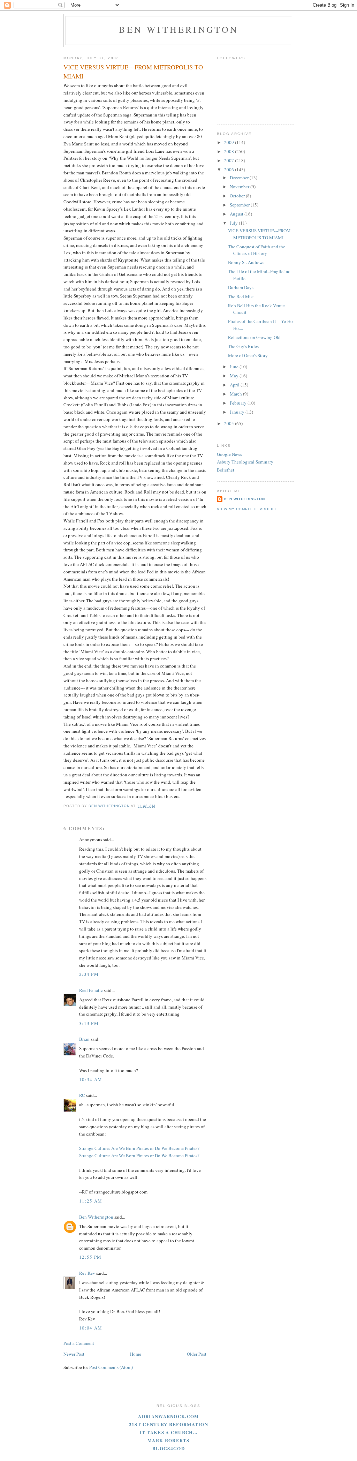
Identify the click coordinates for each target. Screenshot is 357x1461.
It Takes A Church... (169, 1432)
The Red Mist (241, 296)
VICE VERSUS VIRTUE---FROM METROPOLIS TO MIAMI (259, 234)
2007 (229, 160)
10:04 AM (90, 1328)
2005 (229, 423)
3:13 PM (89, 1023)
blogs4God (168, 1448)
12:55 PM (90, 1257)
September (240, 205)
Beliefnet (225, 470)
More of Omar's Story (248, 355)
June (235, 366)
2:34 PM (89, 974)
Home (135, 1354)
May (235, 375)
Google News (229, 454)
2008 (229, 151)
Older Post (196, 1354)
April (235, 385)
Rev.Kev (87, 1273)
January (237, 412)
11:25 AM (90, 1201)
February (239, 403)
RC (82, 1095)
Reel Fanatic (91, 990)
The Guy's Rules (243, 346)
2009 (229, 142)
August (237, 214)
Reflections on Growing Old (254, 337)
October (238, 196)
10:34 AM (90, 1079)
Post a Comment (78, 1343)
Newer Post (73, 1354)
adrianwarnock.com (168, 1416)
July (234, 223)
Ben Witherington (178, 29)
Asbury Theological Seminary (245, 462)
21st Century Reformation (168, 1424)
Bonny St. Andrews (246, 262)
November (240, 186)
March (236, 394)
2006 (229, 169)
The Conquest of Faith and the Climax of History (256, 250)
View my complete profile (247, 509)
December (240, 177)
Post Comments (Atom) (111, 1367)
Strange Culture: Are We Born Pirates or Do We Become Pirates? (139, 1148)
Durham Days (240, 287)
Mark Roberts (168, 1440)
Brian (84, 1039)
